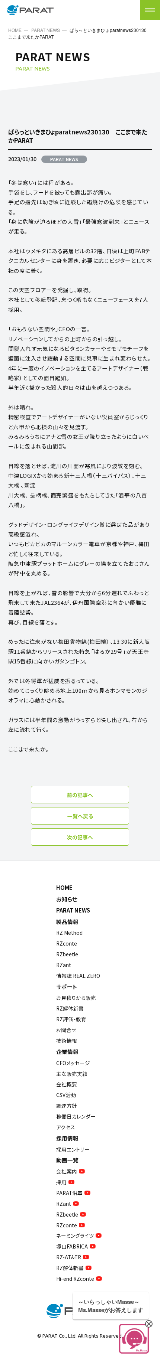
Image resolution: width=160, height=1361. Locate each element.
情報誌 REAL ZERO (78, 975)
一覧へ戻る (80, 816)
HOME (15, 30)
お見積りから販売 (76, 997)
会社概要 (66, 1084)
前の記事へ (80, 795)
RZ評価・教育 (71, 1019)
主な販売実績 (71, 1073)
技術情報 (66, 1040)
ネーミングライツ (75, 1235)
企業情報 (67, 1051)
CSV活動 (66, 1095)
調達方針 (66, 1105)
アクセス (65, 1127)
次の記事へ (80, 837)
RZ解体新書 (70, 1008)
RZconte (66, 943)
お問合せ (66, 1030)
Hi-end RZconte (75, 1278)
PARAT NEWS (45, 30)
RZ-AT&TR (68, 1257)
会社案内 (66, 1171)
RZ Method (69, 932)
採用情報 (67, 1138)
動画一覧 (67, 1160)
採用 (61, 1182)
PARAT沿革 (69, 1193)
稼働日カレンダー (76, 1116)
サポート (66, 986)
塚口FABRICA (72, 1246)
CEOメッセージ (73, 1063)
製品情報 (67, 922)
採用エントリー (73, 1149)
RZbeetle (67, 954)
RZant (63, 965)
